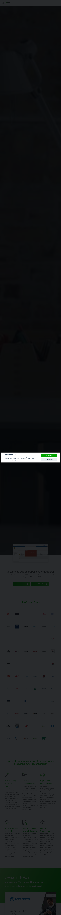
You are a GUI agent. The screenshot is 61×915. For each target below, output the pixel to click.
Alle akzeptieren (49, 455)
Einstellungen (49, 459)
